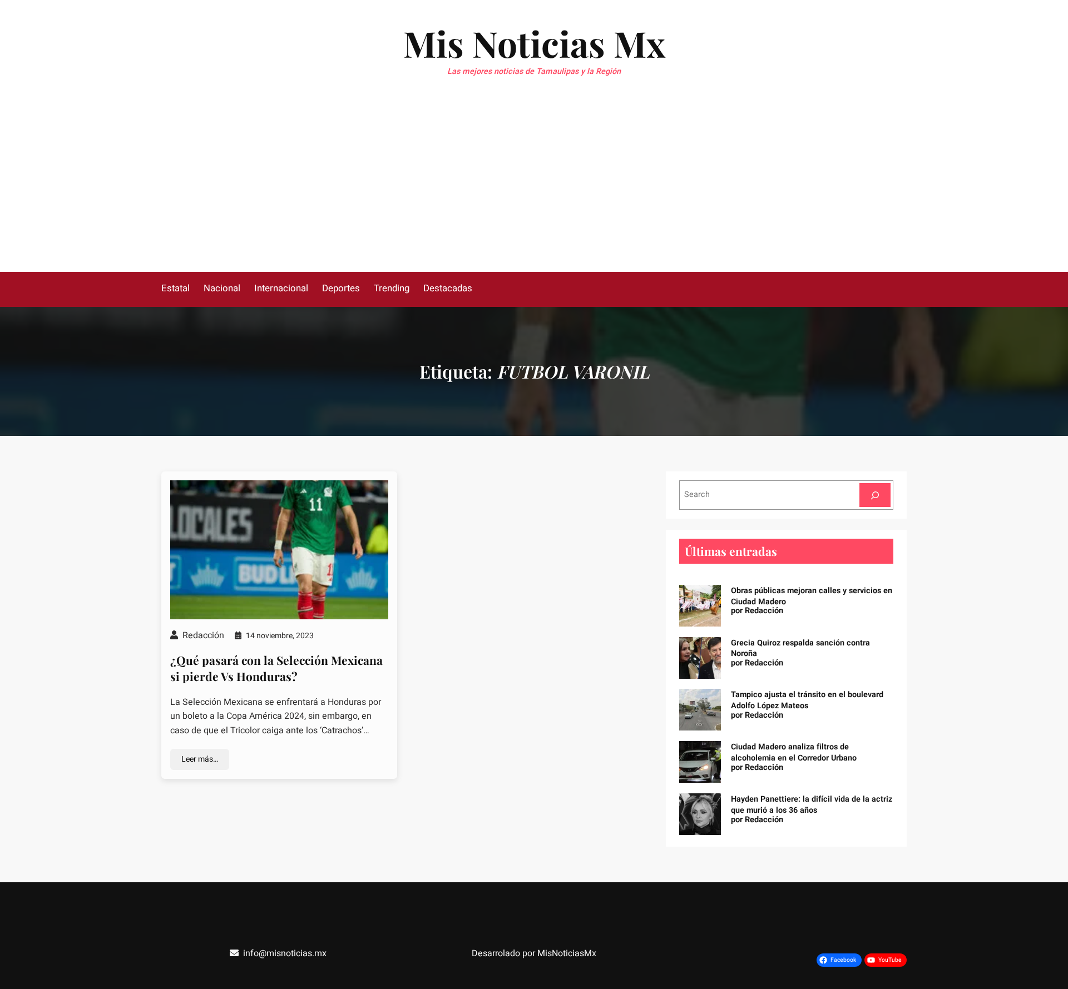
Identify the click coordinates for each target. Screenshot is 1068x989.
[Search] (875, 495)
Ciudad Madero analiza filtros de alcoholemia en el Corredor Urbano (794, 752)
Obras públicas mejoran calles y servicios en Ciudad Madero (811, 596)
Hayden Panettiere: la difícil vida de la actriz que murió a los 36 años (811, 804)
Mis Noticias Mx (534, 43)
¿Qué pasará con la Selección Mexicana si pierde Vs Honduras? (276, 668)
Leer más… (199, 759)
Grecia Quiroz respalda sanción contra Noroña (800, 648)
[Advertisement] (534, 188)
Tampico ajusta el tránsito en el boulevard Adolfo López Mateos (807, 700)
